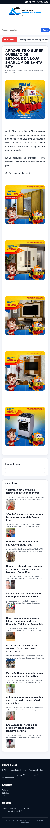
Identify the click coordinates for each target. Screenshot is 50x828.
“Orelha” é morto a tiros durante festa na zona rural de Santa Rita (25, 517)
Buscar (45, 30)
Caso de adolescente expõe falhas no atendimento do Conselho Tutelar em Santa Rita (24, 621)
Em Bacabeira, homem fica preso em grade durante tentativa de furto (21, 728)
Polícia (4, 796)
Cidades (5, 793)
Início (4, 23)
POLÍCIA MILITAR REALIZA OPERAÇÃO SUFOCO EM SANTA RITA (22, 648)
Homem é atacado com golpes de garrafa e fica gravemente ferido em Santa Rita (24, 569)
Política (5, 790)
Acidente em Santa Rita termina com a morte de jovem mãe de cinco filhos (24, 700)
